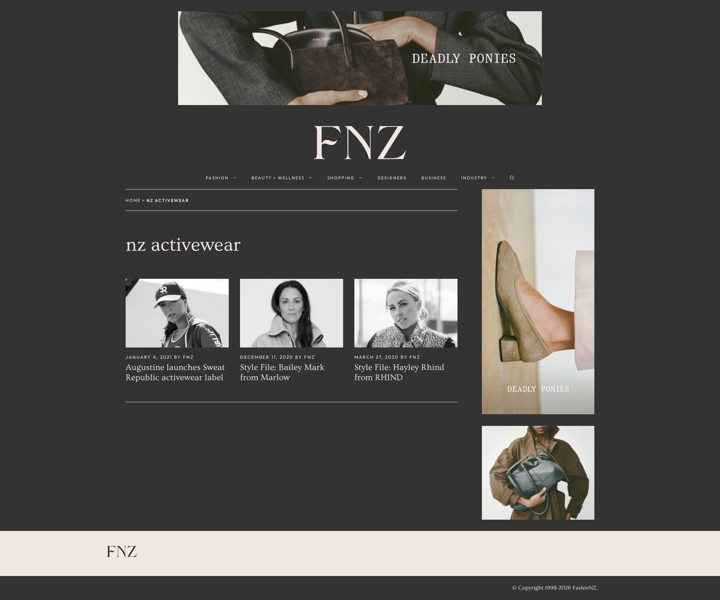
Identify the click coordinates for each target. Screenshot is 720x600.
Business (434, 177)
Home (133, 200)
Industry (474, 177)
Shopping (341, 177)
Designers (392, 177)
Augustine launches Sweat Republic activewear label (175, 372)
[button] (512, 178)
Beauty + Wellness (278, 177)
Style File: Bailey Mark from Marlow (282, 372)
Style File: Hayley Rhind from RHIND (399, 372)
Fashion (217, 177)
